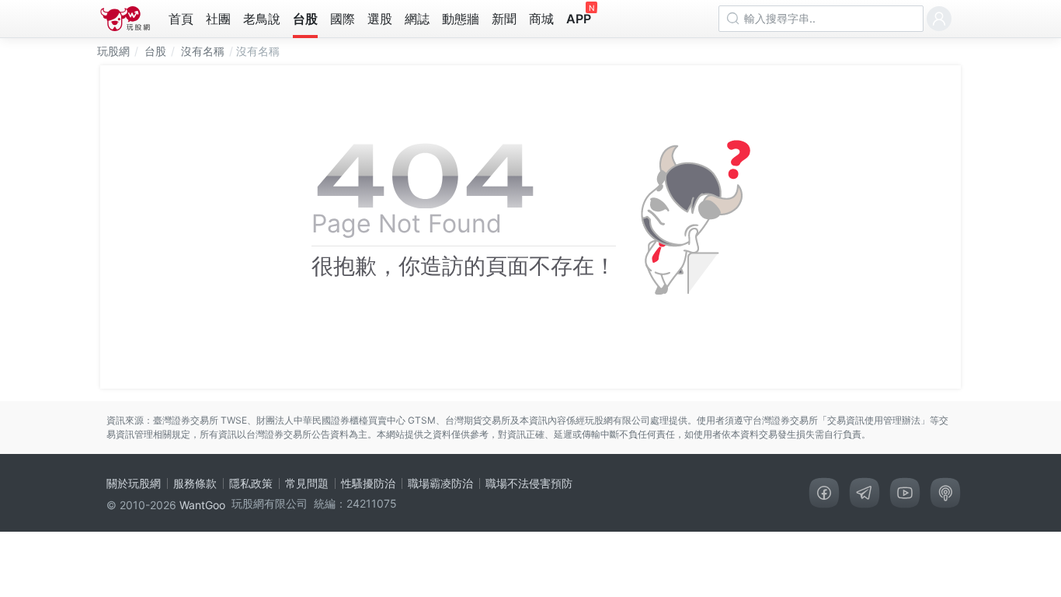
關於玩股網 (133, 483)
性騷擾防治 (368, 483)
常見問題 (307, 483)
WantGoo (202, 504)
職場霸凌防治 (440, 483)
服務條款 (195, 483)
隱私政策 (251, 483)
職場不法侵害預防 (528, 483)
